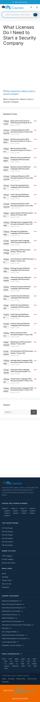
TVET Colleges (7, 556)
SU (11, 661)
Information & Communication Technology (18, 625)
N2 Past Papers (7, 531)
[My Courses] (12, 7)
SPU (5, 661)
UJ (5, 664)
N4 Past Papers (7, 538)
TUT (16, 661)
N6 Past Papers (7, 545)
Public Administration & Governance (16, 638)
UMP (22, 664)
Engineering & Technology (12, 611)
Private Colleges (7, 559)
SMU (34, 659)
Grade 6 (24, 511)
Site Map (5, 577)
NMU (16, 659)
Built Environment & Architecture (14, 635)
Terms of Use (6, 584)
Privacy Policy (7, 580)
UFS (34, 661)
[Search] (35, 14)
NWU (23, 659)
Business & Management (12, 601)
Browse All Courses (8, 563)
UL (17, 664)
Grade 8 (7, 511)
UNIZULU (15, 666)
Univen (6, 666)
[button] (31, 7)
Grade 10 (23, 508)
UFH (28, 661)
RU (29, 659)
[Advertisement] (20, 69)
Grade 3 (16, 513)
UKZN (11, 664)
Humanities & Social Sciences (13, 608)
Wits (35, 666)
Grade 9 (32, 508)
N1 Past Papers (7, 528)
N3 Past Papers (7, 535)
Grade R (7, 515)
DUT (10, 659)
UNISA (34, 664)
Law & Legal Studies (10, 642)
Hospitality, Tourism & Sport (13, 645)
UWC (23, 666)
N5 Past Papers (7, 542)
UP (28, 664)
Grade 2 (24, 513)
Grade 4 (7, 513)
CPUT (4, 659)
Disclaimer (5, 587)
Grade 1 (32, 513)
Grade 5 (33, 511)
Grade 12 (5, 508)
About (4, 573)
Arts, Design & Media (10, 632)
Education (7, 628)
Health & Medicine (9, 618)
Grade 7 (15, 511)
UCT (22, 661)
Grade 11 (14, 508)
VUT (29, 666)
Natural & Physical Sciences (13, 604)
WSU (6, 668)
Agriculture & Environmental (13, 621)
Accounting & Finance (11, 614)
